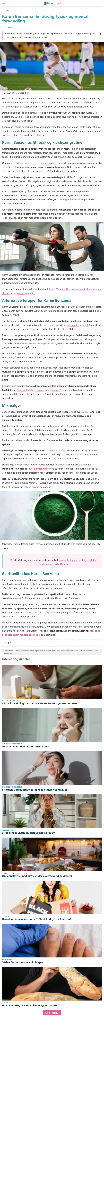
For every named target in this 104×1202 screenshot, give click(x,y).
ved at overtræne (41, 163)
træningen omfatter (69, 199)
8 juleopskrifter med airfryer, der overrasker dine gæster (37, 876)
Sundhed (5, 10)
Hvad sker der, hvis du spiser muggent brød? (29, 1005)
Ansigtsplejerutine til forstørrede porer (26, 746)
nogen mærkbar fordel (76, 325)
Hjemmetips (7, 830)
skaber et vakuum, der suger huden (35, 343)
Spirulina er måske (55, 450)
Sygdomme (7, 960)
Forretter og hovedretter (14, 873)
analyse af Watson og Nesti (40, 612)
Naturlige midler (10, 701)
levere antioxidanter (39, 468)
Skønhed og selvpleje (12, 744)
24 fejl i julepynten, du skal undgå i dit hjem (28, 832)
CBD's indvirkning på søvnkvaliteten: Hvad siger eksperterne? (40, 703)
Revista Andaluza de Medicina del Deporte (39, 390)
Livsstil (5, 916)
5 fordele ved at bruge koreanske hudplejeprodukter (34, 789)
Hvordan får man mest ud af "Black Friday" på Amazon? (36, 919)
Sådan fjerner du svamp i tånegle (22, 962)
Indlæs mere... (52, 1013)
